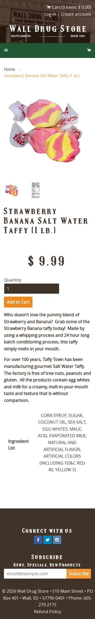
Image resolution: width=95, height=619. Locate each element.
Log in (50, 14)
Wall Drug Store (49, 28)
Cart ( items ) (71, 7)
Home (9, 69)
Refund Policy (47, 611)
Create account (76, 14)
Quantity (12, 280)
